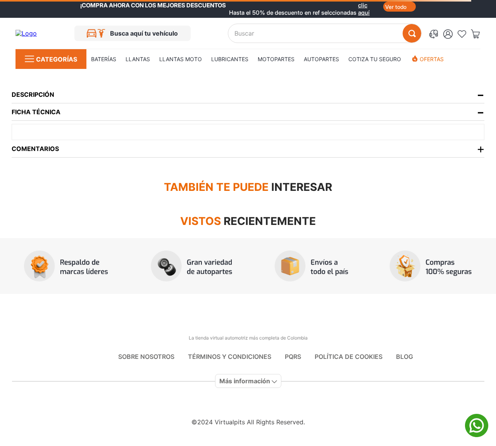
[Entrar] (450, 33)
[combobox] (325, 33)
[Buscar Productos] (412, 33)
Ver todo (395, 6)
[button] (435, 33)
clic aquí (364, 5)
